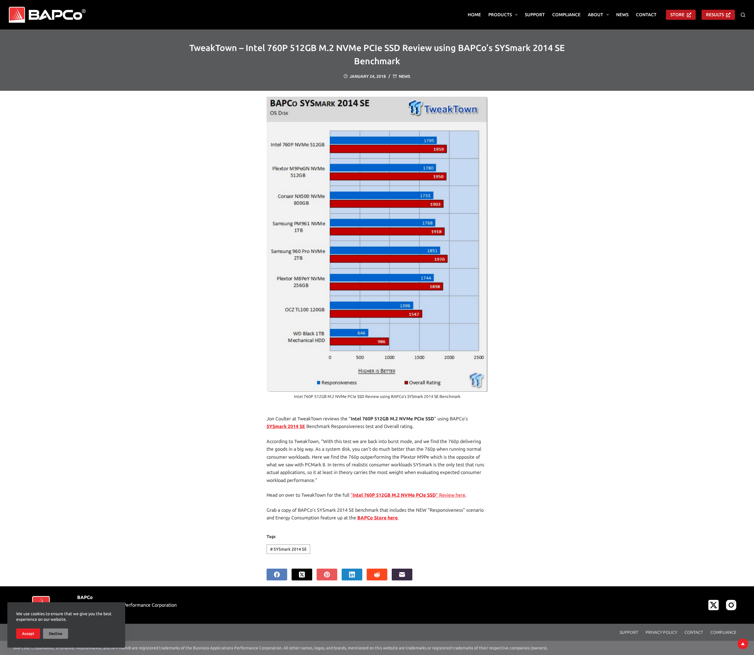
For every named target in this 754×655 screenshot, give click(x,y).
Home (474, 14)
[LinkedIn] (352, 574)
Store (677, 14)
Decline (55, 633)
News (622, 14)
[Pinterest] (327, 574)
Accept (28, 633)
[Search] (743, 15)
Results (715, 14)
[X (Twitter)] (302, 574)
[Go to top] (743, 643)
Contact (646, 14)
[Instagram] (731, 605)
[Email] (402, 574)
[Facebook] (277, 574)
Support (535, 14)
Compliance (566, 14)
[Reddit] (377, 574)
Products (500, 14)
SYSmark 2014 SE (288, 549)
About (595, 14)
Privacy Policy (661, 632)
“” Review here (407, 495)
